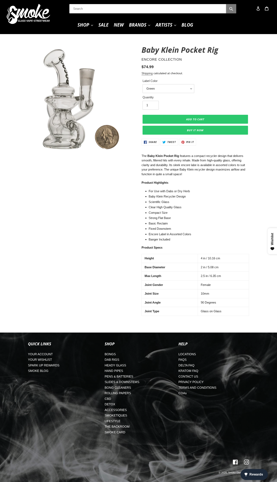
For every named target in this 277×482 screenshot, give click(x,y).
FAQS (182, 359)
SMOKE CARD (115, 432)
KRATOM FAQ (188, 371)
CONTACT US (188, 376)
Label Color (150, 81)
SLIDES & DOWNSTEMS (122, 382)
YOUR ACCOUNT (40, 354)
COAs (182, 393)
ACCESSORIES (116, 410)
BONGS (110, 354)
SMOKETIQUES (116, 415)
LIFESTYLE (112, 421)
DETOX (110, 404)
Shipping (147, 73)
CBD (108, 398)
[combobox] (147, 8)
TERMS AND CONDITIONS (197, 387)
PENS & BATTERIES (119, 376)
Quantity (148, 97)
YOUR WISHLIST (40, 359)
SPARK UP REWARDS (43, 365)
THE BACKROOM (117, 426)
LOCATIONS (187, 354)
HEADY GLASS (115, 365)
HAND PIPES (114, 371)
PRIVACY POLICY (191, 382)
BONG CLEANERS (118, 387)
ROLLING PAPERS (118, 393)
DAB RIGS (112, 359)
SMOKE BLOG (38, 371)
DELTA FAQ (186, 365)
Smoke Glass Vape (238, 472)
